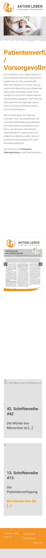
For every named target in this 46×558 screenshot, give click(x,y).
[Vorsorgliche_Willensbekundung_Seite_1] (23, 264)
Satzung (37, 542)
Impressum (29, 533)
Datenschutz (29, 538)
